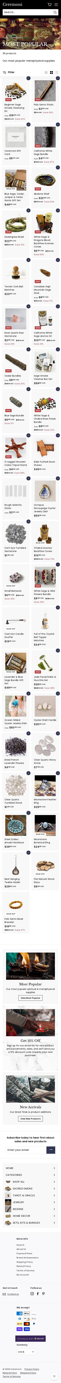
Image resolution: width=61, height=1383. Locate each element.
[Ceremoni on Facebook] (37, 1293)
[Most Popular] (30, 966)
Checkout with (25, 1339)
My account (23, 1274)
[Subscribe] (50, 1150)
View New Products (30, 1118)
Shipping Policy (25, 1262)
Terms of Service (26, 1270)
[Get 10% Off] (30, 1022)
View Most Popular (30, 998)
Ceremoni (12, 4)
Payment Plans (24, 1253)
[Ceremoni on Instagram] (32, 1293)
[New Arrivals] (30, 1089)
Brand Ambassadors (28, 1257)
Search (20, 1244)
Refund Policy (24, 1266)
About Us (21, 1249)
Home (5, 37)
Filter (11, 72)
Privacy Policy (32, 1369)
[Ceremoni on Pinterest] (43, 1293)
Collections (15, 37)
